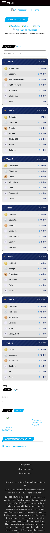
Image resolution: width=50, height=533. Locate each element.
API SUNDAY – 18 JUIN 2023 (7, 429)
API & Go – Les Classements (14, 446)
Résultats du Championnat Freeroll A (37, 422)
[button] (4, 3)
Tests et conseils (25, 473)
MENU (10, 3)
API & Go (18, 411)
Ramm (19, 46)
